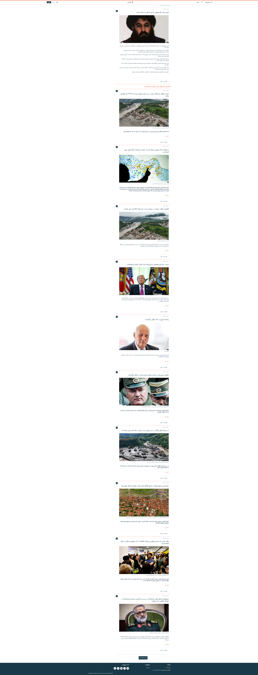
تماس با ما (168, 667)
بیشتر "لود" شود (143, 658)
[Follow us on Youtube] (121, 668)
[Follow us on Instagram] (118, 668)
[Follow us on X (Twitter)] (124, 668)
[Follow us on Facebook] (127, 668)
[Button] (163, 81)
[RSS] (115, 668)
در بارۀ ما (148, 667)
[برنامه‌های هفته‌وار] (53, 2)
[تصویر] (57, 2)
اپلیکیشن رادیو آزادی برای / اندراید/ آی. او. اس (161, 670)
